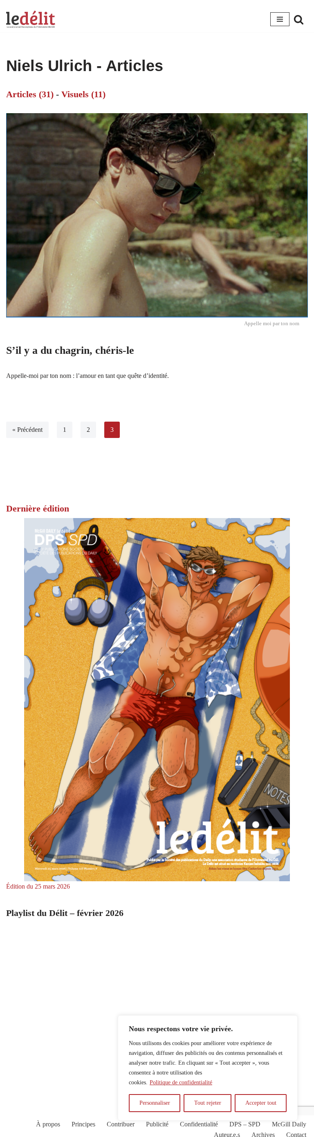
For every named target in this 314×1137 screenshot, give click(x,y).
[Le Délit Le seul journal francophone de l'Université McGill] (30, 19)
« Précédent (27, 429)
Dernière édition (37, 508)
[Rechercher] (299, 19)
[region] (208, 1068)
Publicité (157, 1124)
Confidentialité (199, 1124)
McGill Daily (289, 1124)
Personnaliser (154, 1103)
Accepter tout (260, 1103)
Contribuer (121, 1124)
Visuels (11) (83, 94)
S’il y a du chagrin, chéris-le (70, 350)
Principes (83, 1124)
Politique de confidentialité (181, 1082)
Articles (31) (30, 94)
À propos (48, 1124)
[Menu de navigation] (279, 19)
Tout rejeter (207, 1103)
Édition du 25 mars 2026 (38, 886)
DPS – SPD (244, 1124)
